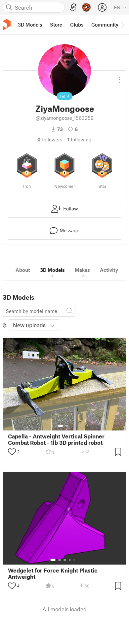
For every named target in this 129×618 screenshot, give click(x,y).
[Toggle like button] (12, 452)
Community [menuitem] (104, 25)
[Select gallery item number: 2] (67, 426)
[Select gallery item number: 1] (60, 426)
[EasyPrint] (73, 7)
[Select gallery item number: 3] (65, 560)
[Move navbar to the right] (122, 25)
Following (79, 139)
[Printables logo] (7, 25)
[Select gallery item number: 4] (70, 560)
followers (49, 139)
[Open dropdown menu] (119, 77)
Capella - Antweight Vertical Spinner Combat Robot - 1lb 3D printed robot (56, 439)
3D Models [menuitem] (30, 25)
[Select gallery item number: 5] (74, 560)
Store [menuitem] (56, 25)
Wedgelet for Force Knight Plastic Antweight (53, 573)
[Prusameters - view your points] (86, 7)
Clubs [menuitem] (76, 25)
